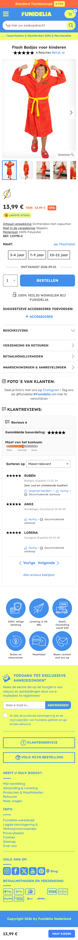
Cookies (9, 837)
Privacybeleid (13, 833)
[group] (9, 170)
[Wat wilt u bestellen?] (6, 14)
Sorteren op (15, 464)
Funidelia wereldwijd (18, 820)
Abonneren (58, 705)
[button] (71, 113)
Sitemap (9, 842)
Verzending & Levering (20, 788)
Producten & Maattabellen (23, 792)
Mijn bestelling (14, 784)
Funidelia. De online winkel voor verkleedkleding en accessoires (37, 14)
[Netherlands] (7, 871)
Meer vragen (12, 801)
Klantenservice (41, 742)
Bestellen (47, 280)
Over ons (10, 846)
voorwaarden (19, 720)
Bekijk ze (58, 52)
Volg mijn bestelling (41, 757)
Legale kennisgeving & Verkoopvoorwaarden (20, 826)
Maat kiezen (61, 933)
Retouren (10, 797)
